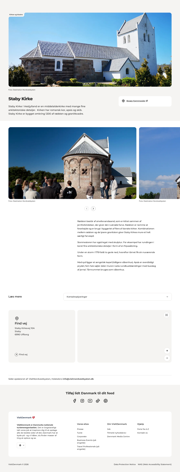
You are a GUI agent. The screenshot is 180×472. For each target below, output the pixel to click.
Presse (80, 429)
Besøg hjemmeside (136, 101)
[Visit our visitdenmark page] (90, 400)
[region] (124, 336)
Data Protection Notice (125, 464)
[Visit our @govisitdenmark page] (98, 400)
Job (109, 429)
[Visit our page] (82, 400)
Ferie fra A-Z (143, 429)
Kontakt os (142, 433)
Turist (79, 433)
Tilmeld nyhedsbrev (116, 433)
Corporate (82, 436)
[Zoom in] (167, 351)
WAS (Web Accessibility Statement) (155, 464)
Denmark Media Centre (118, 436)
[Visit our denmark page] (74, 400)
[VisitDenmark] (26, 417)
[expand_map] (166, 315)
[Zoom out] (167, 358)
